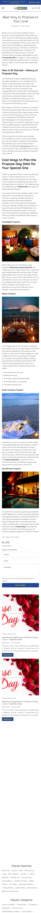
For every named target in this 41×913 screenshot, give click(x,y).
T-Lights (31, 874)
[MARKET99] (20, 8)
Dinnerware (22, 904)
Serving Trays (27, 877)
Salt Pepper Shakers (26, 884)
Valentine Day (25, 146)
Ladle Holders (20, 888)
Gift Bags (5, 877)
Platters (5, 884)
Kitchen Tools (17, 908)
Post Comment (20, 585)
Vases (4, 874)
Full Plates (13, 884)
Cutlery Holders (7, 888)
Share (7, 542)
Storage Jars (15, 877)
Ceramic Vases (16, 870)
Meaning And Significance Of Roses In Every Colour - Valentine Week (20, 638)
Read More (8, 655)
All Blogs (7, 537)
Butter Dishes (32, 888)
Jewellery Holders (20, 881)
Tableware (6, 908)
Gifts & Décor (27, 911)
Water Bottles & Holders (11, 911)
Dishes (31, 881)
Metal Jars (6, 870)
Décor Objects (13, 874)
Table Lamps (29, 870)
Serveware (33, 904)
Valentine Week (14, 537)
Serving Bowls (7, 881)
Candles (23, 874)
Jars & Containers (8, 904)
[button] (33, 8)
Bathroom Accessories (10, 891)
